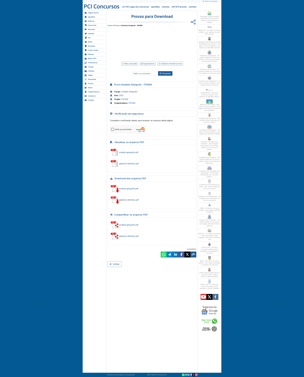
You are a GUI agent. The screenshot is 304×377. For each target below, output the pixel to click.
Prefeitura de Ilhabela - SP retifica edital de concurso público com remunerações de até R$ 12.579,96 (209, 58)
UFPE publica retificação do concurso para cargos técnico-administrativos (209, 274)
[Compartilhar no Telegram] (170, 254)
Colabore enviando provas (171, 64)
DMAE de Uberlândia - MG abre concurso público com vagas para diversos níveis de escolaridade (209, 107)
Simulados (92, 79)
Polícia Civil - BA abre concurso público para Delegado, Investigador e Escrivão (209, 250)
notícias (165, 7)
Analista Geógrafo (129, 91)
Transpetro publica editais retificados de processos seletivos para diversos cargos (209, 19)
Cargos (91, 67)
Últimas (91, 54)
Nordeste (91, 46)
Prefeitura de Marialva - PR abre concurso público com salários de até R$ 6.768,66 (209, 132)
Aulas (90, 88)
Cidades (91, 71)
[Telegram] (186, 375)
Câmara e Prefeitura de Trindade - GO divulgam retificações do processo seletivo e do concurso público (209, 145)
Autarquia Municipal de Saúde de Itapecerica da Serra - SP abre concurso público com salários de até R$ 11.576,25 (209, 45)
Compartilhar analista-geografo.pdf (152, 225)
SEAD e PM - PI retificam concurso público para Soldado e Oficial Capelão (209, 286)
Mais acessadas (130, 64)
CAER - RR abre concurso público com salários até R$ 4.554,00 (209, 210)
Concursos (92, 25)
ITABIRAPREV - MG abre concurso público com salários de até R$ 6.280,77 (209, 95)
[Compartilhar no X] (187, 254)
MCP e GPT (92, 58)
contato (192, 7)
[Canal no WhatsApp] (183, 375)
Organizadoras (94, 92)
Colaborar (92, 96)
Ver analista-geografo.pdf (152, 152)
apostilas (155, 7)
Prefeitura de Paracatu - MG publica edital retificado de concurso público (209, 120)
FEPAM (124, 99)
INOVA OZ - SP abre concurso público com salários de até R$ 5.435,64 (209, 32)
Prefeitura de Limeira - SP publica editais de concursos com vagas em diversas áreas (209, 71)
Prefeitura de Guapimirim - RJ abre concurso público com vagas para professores (210, 83)
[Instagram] (196, 375)
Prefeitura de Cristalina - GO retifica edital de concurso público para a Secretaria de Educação (209, 160)
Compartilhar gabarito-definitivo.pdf (152, 236)
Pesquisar (166, 73)
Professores (92, 63)
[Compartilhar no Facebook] (181, 254)
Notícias (91, 21)
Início (110, 25)
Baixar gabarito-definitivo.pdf (152, 200)
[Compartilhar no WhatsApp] (164, 254)
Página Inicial (93, 13)
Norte (90, 42)
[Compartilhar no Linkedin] (175, 254)
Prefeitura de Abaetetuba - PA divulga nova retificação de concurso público (209, 198)
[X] (193, 375)
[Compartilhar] (193, 254)
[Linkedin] (188, 375)
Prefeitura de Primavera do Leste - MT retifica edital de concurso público (209, 186)
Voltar (116, 264)
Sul (89, 38)
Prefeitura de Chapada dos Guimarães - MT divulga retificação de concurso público (209, 174)
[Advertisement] (132, 43)
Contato (91, 100)
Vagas (90, 75)
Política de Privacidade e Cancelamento (121, 375)
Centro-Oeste (93, 50)
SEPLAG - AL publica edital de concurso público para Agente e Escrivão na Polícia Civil (209, 236)
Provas (90, 83)
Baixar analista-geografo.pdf (152, 188)
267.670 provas (179, 7)
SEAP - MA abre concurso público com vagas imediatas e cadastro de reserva (209, 263)
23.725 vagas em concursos (135, 7)
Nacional (91, 29)
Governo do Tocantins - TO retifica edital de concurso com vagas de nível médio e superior (209, 223)
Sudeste (91, 33)
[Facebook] (191, 375)
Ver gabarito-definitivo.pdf (152, 163)
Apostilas (91, 17)
